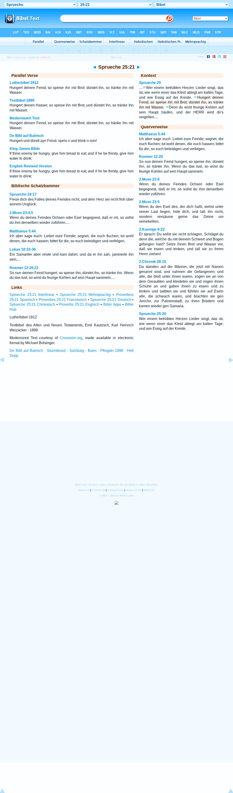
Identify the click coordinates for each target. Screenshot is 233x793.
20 (144, 87)
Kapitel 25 (33, 57)
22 (167, 107)
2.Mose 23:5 (149, 202)
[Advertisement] (116, 394)
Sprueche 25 (150, 83)
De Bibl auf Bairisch (27, 136)
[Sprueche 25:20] (5, 370)
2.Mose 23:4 (149, 179)
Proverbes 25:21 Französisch (63, 300)
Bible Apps (112, 304)
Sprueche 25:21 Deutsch (110, 300)
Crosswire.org (71, 338)
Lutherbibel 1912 (24, 83)
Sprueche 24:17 (23, 194)
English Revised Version (31, 166)
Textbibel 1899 (22, 100)
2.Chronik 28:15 (152, 262)
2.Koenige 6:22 (152, 229)
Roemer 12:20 (151, 157)
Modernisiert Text (24, 118)
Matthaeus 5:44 (23, 231)
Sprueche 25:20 (152, 314)
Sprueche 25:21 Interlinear (32, 295)
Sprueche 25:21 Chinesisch (32, 304)
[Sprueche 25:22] (227, 370)
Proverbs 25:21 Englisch (79, 304)
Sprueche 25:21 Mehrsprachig (85, 295)
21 (195, 97)
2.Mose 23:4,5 (21, 213)
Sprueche (20, 57)
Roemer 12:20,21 (24, 268)
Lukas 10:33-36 (23, 249)
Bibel (9, 57)
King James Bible (25, 149)
